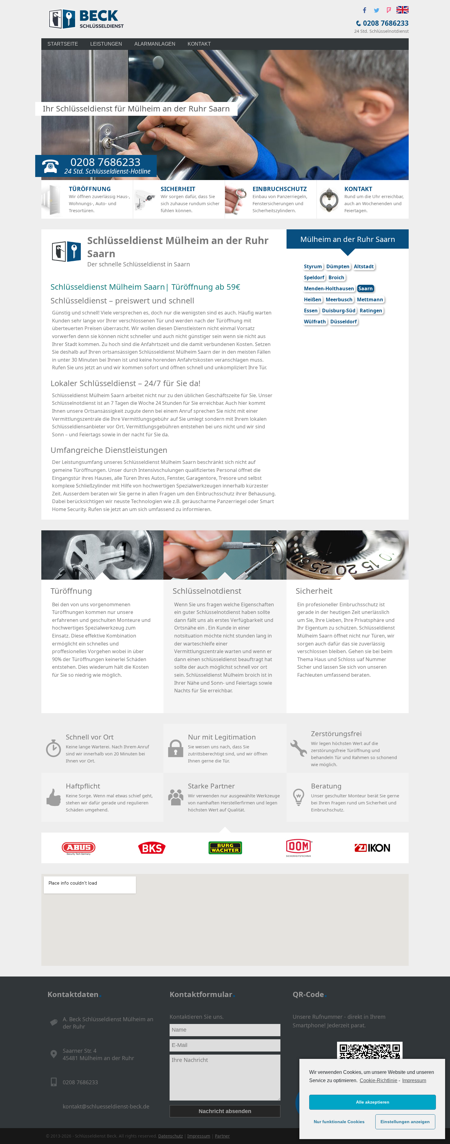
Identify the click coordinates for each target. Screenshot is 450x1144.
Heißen (312, 299)
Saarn (365, 288)
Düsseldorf (343, 321)
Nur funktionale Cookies (339, 1121)
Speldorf (314, 277)
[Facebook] (364, 10)
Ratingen (371, 310)
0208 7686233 (386, 23)
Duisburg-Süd (338, 310)
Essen (311, 310)
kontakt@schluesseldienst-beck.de (106, 1106)
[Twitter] (376, 10)
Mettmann (370, 299)
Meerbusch (339, 299)
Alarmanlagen (154, 44)
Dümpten (338, 266)
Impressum (414, 1080)
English (402, 9)
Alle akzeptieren (372, 1102)
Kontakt (199, 44)
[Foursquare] (388, 10)
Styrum (313, 266)
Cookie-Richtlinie (378, 1080)
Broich (336, 277)
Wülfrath (315, 321)
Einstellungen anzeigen (405, 1121)
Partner (222, 1136)
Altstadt (364, 266)
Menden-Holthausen (329, 288)
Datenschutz (170, 1136)
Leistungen (106, 44)
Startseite (62, 44)
